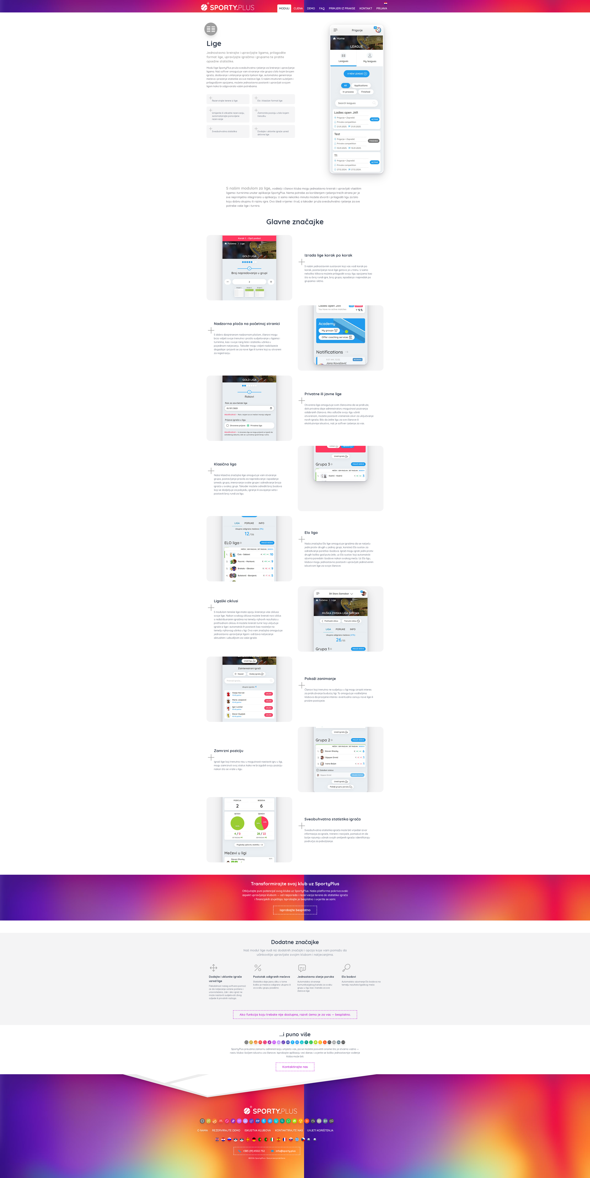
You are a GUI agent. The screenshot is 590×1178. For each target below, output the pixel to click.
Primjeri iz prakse (342, 8)
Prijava (381, 8)
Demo (311, 8)
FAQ (322, 8)
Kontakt (366, 8)
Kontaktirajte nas (295, 1067)
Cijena (298, 8)
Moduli (284, 8)
